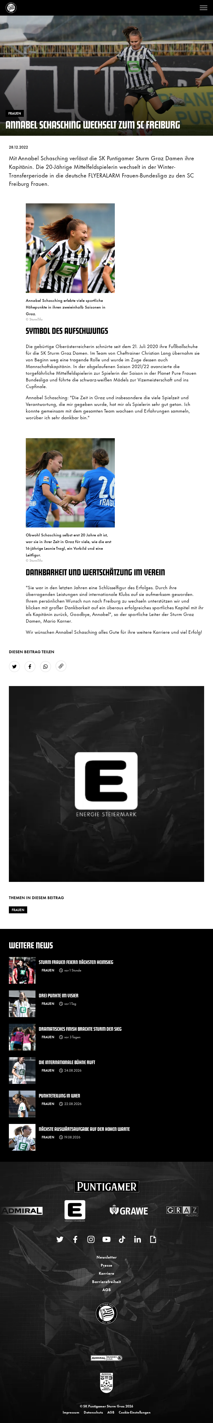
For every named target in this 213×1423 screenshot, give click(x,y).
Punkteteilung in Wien (59, 1095)
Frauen (18, 909)
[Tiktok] (122, 1239)
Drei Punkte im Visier (58, 995)
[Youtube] (106, 1239)
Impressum (71, 1412)
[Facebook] (75, 1239)
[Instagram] (91, 1239)
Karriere (106, 1273)
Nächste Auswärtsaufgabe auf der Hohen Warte (84, 1129)
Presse (106, 1265)
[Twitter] (59, 1239)
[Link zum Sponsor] (106, 1358)
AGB (106, 1289)
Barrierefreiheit (106, 1281)
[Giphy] (153, 1239)
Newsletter (107, 1257)
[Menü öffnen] (203, 8)
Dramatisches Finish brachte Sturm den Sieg (80, 1028)
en (112, 1340)
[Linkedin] (137, 1239)
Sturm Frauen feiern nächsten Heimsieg (76, 962)
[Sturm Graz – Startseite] (11, 7)
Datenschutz (93, 1412)
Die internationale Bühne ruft (67, 1062)
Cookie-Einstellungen (135, 1412)
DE (101, 1340)
